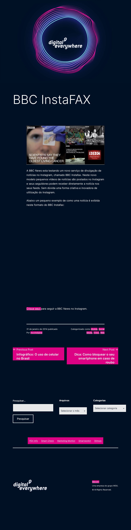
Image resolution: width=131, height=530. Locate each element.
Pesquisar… (19, 400)
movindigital (36, 332)
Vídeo (96, 332)
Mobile (94, 329)
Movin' (95, 481)
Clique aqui (33, 308)
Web (102, 332)
